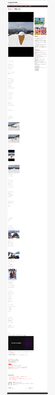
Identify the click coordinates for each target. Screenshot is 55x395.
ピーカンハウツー (37, 58)
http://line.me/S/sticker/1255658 (12, 362)
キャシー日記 (19, 10)
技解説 (9, 6)
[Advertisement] (17, 372)
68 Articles (20, 382)
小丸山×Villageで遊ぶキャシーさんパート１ (15, 377)
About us (26, 6)
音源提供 (30, 6)
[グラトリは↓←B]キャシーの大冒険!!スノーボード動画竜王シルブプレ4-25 (18, 376)
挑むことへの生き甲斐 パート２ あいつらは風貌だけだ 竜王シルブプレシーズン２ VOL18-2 (21, 378)
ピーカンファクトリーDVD (14, 6)
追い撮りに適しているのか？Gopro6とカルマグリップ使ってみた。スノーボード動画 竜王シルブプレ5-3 (41, 47)
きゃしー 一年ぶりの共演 (13, 379)
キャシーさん (15, 10)
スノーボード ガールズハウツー (38, 51)
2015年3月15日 (10, 10)
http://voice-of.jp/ (15, 368)
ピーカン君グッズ (21, 6)
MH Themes (18, 393)
